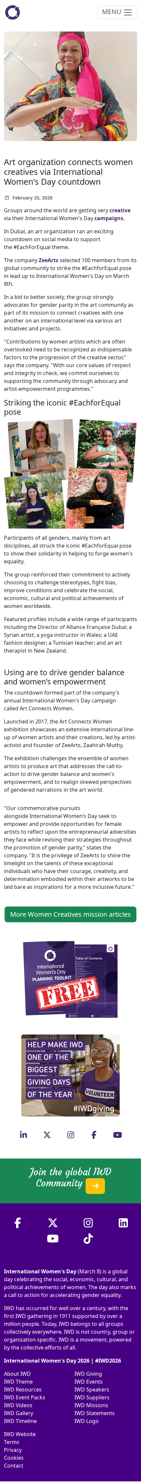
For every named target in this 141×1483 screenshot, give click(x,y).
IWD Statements (94, 1413)
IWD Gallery (18, 1413)
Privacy (13, 1449)
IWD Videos (18, 1405)
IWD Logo (86, 1421)
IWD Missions (91, 1405)
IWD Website (20, 1434)
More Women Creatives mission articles (70, 914)
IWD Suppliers (92, 1397)
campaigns (108, 218)
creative (120, 210)
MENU (112, 11)
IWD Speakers (91, 1389)
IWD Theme (18, 1381)
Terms (11, 1442)
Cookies (14, 1457)
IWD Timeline (20, 1421)
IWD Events (88, 1381)
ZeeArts (48, 260)
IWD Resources (23, 1389)
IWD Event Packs (24, 1397)
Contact (13, 1465)
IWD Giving (88, 1373)
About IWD (17, 1373)
